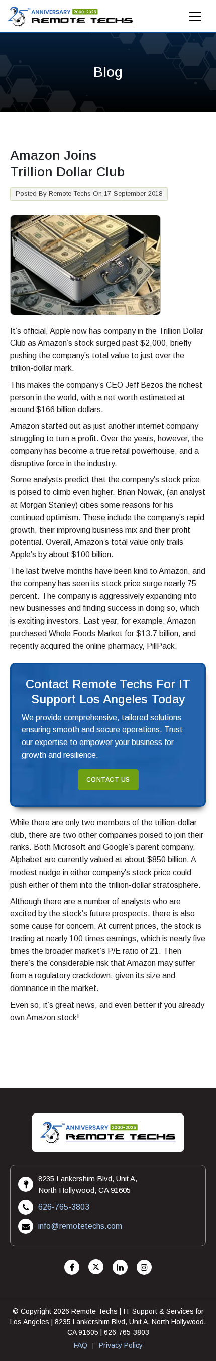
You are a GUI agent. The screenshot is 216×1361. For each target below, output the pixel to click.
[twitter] (95, 1267)
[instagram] (144, 1267)
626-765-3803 (63, 1207)
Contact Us (108, 779)
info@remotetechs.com (80, 1226)
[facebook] (71, 1267)
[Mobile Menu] (195, 19)
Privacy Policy (121, 1345)
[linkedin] (120, 1267)
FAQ (80, 1345)
